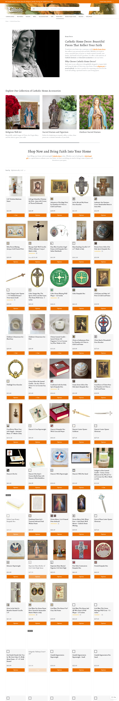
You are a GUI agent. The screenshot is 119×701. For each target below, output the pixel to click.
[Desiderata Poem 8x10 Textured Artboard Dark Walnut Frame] (38, 503)
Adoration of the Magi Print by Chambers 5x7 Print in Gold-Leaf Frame (59, 204)
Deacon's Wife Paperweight (59, 474)
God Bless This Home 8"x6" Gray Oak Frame (59, 609)
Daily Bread (89, 16)
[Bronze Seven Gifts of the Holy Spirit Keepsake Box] (103, 231)
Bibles (34, 16)
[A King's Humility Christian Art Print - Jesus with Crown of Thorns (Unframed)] (38, 186)
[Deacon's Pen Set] (16, 458)
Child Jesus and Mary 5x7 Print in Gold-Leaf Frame (102, 295)
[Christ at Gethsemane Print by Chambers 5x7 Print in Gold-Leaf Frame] (81, 324)
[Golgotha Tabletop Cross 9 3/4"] (38, 639)
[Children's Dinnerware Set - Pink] (38, 324)
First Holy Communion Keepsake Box (79, 567)
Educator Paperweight (13, 566)
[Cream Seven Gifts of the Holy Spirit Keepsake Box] (81, 369)
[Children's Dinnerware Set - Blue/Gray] (16, 324)
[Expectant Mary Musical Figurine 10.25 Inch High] (59, 550)
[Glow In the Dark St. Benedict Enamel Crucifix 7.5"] (16, 592)
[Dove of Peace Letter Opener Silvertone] (103, 503)
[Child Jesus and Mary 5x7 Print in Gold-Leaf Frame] (103, 277)
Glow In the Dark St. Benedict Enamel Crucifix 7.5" (15, 610)
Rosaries (28, 16)
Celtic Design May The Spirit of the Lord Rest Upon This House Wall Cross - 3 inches (37, 297)
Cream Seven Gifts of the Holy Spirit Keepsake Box (80, 386)
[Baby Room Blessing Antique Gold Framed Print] (16, 231)
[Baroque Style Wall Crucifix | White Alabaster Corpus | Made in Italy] (38, 231)
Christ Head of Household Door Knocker (102, 341)
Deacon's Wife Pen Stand (80, 474)
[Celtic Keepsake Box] (81, 277)
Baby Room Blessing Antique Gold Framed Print (15, 248)
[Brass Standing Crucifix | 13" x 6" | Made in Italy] (81, 231)
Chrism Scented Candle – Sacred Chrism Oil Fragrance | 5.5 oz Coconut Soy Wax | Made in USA (59, 340)
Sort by (8, 170)
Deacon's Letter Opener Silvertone (101, 430)
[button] (35, 3)
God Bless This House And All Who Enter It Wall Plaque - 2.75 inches (80, 610)
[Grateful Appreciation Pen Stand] (103, 639)
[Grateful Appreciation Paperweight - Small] (81, 639)
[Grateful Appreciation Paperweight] (59, 639)
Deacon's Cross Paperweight (37, 429)
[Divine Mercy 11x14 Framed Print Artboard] (59, 503)
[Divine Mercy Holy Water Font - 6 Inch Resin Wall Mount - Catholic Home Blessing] (81, 503)
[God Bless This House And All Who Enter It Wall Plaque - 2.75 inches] (81, 592)
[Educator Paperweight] (16, 550)
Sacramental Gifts (43, 16)
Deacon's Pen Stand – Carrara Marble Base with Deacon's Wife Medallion (36, 476)
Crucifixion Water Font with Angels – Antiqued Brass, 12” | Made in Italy (14, 431)
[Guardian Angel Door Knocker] (38, 686)
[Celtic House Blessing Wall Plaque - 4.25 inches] (59, 277)
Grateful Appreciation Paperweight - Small (79, 656)
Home (7, 21)
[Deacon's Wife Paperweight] (59, 458)
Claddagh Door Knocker (14, 385)
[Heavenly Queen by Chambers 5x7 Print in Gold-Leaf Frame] (103, 686)
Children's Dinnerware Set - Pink (37, 338)
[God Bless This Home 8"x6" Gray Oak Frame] (59, 592)
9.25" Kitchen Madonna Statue (14, 200)
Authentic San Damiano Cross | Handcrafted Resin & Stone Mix (103, 204)
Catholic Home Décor (15, 21)
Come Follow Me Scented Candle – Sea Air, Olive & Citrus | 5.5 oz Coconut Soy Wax (37, 385)
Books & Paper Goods (70, 16)
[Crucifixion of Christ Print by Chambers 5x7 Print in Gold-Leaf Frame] (103, 369)
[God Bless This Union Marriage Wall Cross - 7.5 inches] (103, 592)
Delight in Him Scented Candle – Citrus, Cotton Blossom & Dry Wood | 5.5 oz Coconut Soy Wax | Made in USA (103, 475)
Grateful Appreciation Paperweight (57, 656)
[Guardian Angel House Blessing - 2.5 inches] (81, 686)
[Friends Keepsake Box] (103, 550)
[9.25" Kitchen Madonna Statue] (16, 186)
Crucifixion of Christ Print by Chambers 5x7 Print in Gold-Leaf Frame (102, 387)
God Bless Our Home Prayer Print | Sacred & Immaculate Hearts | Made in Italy (37, 610)
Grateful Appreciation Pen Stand (102, 656)
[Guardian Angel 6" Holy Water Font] (16, 686)
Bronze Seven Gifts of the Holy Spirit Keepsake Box (102, 248)
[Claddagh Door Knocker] (16, 369)
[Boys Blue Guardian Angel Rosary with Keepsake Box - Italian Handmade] (59, 231)
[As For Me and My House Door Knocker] (81, 186)
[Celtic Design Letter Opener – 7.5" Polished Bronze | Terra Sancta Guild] (16, 277)
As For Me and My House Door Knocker (80, 203)
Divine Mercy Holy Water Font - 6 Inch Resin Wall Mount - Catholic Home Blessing (80, 522)
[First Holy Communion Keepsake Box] (81, 550)
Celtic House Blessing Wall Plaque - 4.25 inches (59, 295)
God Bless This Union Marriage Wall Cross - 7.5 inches (102, 610)
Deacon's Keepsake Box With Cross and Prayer (58, 430)
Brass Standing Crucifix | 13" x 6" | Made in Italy (81, 248)
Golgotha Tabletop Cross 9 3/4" (37, 653)
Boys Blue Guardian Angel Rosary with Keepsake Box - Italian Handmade (59, 249)
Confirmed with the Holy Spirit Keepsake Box (58, 386)
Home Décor (59, 16)
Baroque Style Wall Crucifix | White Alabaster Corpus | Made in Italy (37, 249)
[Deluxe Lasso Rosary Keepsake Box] (16, 503)
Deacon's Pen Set (12, 474)
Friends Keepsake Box (101, 566)
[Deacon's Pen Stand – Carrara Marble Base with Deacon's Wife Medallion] (38, 458)
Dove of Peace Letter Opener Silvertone (103, 520)
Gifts (52, 16)
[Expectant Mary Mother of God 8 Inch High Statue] (38, 550)
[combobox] (65, 9)
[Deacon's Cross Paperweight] (38, 413)
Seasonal (81, 16)
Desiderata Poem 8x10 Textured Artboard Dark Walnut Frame (36, 521)
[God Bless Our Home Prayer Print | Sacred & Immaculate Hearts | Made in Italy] (38, 592)
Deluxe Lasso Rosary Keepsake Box (13, 520)
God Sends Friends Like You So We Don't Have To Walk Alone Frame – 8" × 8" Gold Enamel (15, 658)
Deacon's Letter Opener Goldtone (79, 430)
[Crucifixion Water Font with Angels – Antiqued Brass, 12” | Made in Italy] (16, 413)
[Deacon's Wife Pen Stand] (81, 458)
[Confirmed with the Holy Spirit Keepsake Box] (59, 369)
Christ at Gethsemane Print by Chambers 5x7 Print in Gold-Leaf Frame (80, 342)
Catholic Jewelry (10, 16)
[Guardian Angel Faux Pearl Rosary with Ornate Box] (59, 686)
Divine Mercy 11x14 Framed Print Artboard (59, 520)
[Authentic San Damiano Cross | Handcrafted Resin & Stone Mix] (103, 186)
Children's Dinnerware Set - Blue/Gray (15, 338)
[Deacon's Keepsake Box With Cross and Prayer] (59, 413)
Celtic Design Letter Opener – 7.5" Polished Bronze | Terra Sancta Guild (15, 296)
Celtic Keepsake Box (78, 294)
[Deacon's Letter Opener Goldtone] (81, 413)
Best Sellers (20, 16)
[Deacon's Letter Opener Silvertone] (103, 413)
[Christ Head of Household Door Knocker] (103, 324)
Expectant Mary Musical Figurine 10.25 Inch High (58, 567)
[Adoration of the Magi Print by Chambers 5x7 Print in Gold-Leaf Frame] (59, 186)
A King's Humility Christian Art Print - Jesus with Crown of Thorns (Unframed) (37, 201)
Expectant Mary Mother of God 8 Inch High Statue (37, 567)
